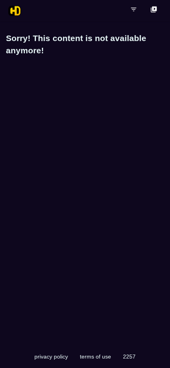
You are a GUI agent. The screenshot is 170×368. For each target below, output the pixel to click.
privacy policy (51, 356)
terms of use (95, 356)
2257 (129, 356)
